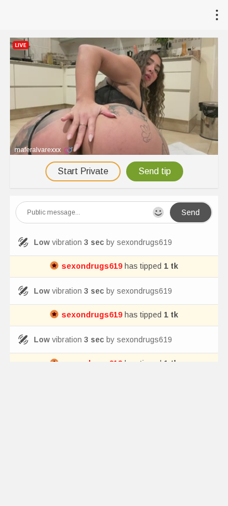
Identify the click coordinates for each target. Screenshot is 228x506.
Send (191, 212)
